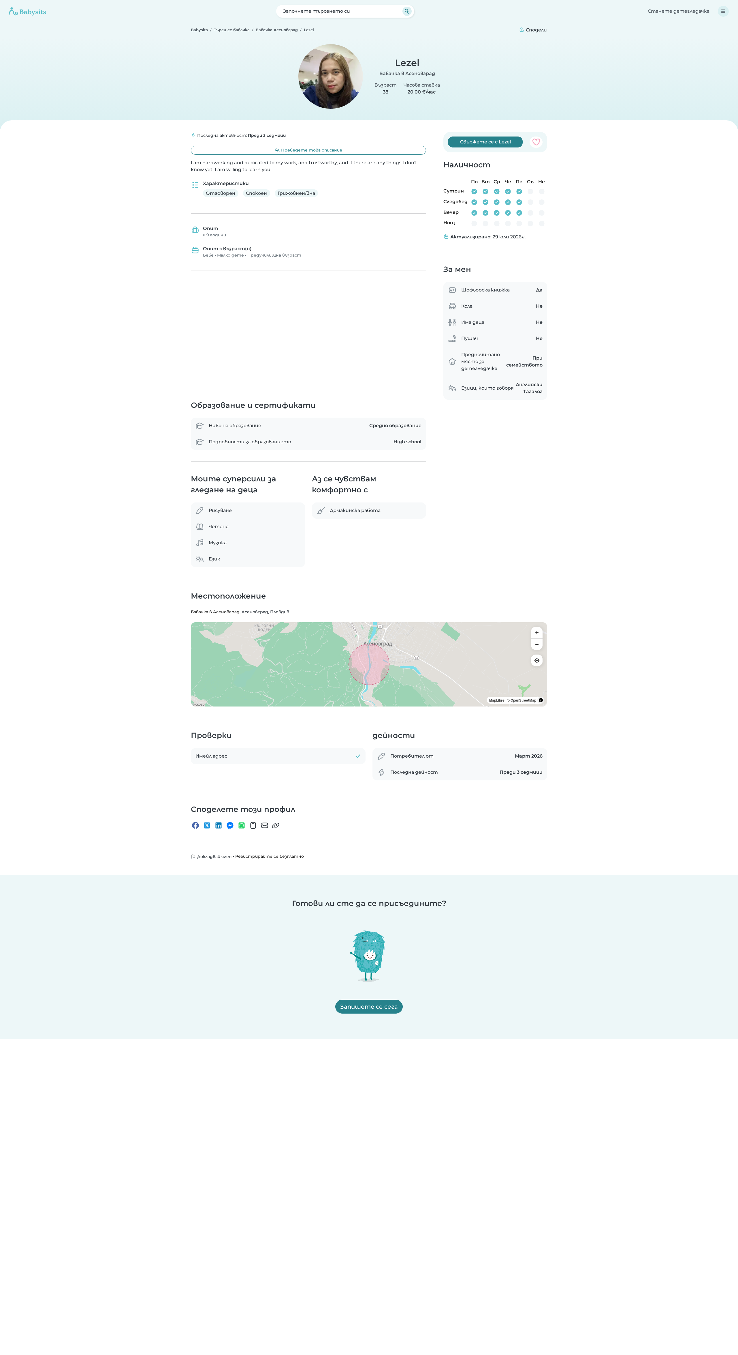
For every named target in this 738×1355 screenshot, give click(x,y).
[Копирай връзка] (276, 825)
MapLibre (496, 700)
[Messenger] (230, 825)
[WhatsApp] (241, 825)
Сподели (536, 30)
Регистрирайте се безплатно (269, 856)
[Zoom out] (537, 644)
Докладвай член (214, 856)
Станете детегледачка (678, 11)
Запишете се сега (369, 1006)
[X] (207, 825)
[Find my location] (537, 660)
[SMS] (253, 825)
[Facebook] (195, 825)
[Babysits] (27, 11)
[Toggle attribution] (540, 700)
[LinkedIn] (218, 825)
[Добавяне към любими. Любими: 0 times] (536, 142)
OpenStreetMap (523, 700)
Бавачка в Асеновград (407, 73)
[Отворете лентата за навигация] (723, 11)
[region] (369, 664)
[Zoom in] (537, 632)
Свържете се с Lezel (485, 142)
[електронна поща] (264, 825)
